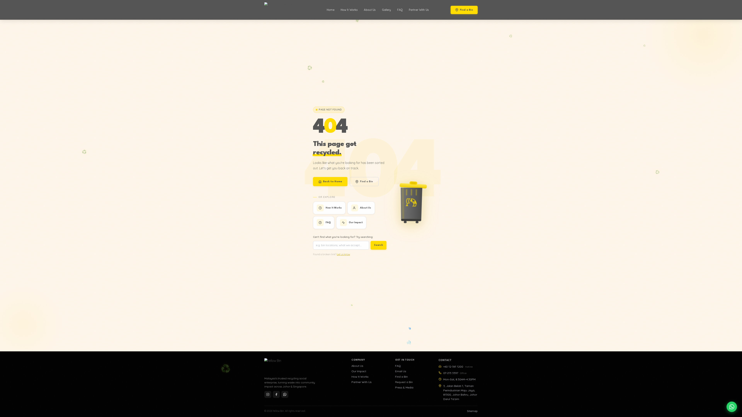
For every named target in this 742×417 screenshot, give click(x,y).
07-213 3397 (454, 373)
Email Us (400, 371)
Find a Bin (466, 10)
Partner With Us (419, 10)
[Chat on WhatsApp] (732, 407)
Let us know (343, 254)
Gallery (386, 10)
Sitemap (472, 411)
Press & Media (404, 387)
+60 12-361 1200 (458, 366)
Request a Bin (404, 382)
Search (378, 245)
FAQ (400, 10)
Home (330, 10)
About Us (370, 10)
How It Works (349, 10)
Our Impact (358, 371)
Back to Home (332, 181)
